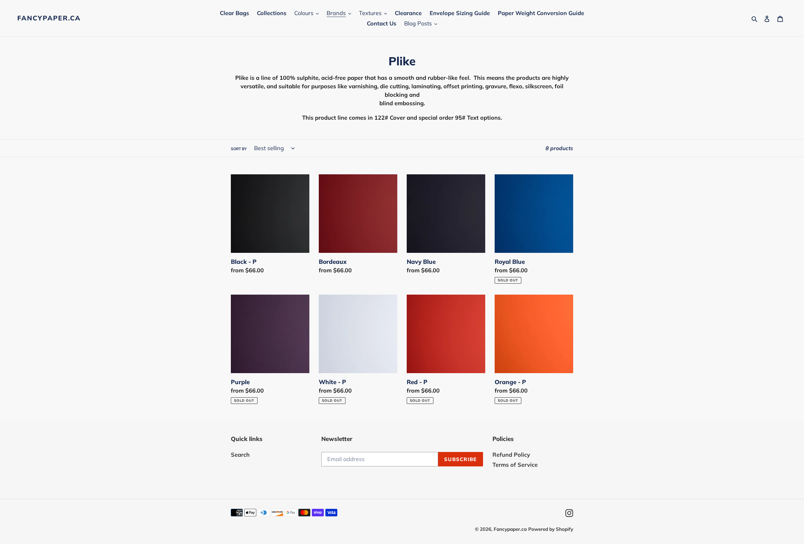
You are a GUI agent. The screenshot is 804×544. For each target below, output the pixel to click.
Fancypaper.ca (49, 18)
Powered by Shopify (550, 529)
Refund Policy (511, 454)
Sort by (239, 148)
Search (240, 454)
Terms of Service (515, 464)
